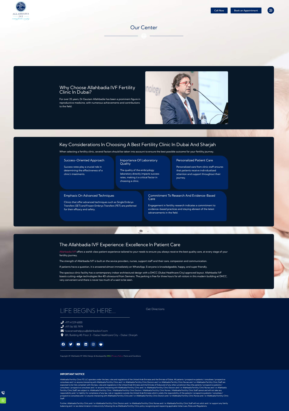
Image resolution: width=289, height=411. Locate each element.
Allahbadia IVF (67, 251)
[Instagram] (93, 344)
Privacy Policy (117, 356)
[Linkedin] (86, 344)
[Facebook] (63, 344)
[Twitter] (71, 344)
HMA (109, 356)
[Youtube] (78, 344)
